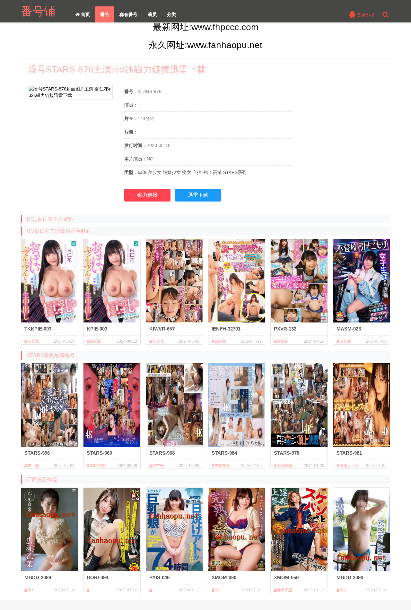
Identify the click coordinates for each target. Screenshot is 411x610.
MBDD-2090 (350, 577)
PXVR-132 (285, 328)
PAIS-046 (159, 577)
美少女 (155, 172)
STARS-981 (349, 453)
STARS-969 (99, 453)
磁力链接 (147, 195)
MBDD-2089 (37, 577)
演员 (152, 14)
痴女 (186, 172)
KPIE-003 (97, 328)
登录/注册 (365, 15)
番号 (104, 14)
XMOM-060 (224, 577)
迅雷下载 (198, 195)
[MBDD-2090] (361, 529)
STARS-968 (162, 453)
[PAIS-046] (174, 529)
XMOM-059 (286, 577)
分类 (171, 14)
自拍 (196, 172)
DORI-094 (97, 577)
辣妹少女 (172, 172)
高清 (217, 172)
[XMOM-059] (299, 529)
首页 (85, 14)
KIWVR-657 (162, 328)
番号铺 (38, 11)
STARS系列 (235, 172)
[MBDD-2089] (49, 529)
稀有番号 (128, 14)
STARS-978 (286, 453)
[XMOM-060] (236, 529)
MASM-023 (349, 328)
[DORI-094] (111, 529)
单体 (142, 172)
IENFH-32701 (226, 328)
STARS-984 (224, 453)
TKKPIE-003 (37, 328)
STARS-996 (37, 453)
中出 (207, 172)
